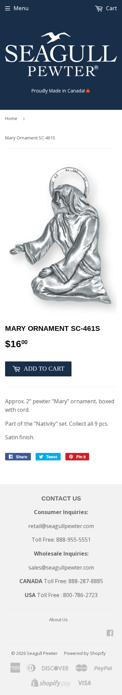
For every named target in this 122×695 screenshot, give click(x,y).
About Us (58, 619)
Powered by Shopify (85, 653)
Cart (111, 8)
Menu (21, 8)
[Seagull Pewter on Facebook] (110, 633)
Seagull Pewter (42, 653)
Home (11, 118)
